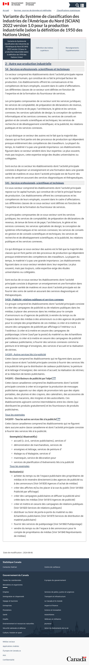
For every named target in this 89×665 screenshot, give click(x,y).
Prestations (7, 610)
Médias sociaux (9, 642)
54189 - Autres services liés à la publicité (25, 354)
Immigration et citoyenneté (13, 596)
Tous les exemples (15, 414)
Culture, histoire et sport (12, 633)
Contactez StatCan (10, 567)
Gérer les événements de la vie (56, 628)
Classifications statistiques (68, 10)
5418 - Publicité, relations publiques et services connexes (34, 299)
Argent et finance (51, 605)
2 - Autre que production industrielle (28, 63)
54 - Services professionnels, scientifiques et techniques (37, 69)
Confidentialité (8, 660)
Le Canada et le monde (53, 601)
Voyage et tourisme (10, 601)
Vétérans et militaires (52, 619)
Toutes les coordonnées (12, 580)
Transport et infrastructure (54, 596)
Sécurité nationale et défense (14, 628)
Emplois (6, 592)
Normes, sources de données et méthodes (32, 10)
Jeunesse (47, 623)
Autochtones (49, 614)
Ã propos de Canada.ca (12, 651)
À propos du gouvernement (55, 580)
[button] (77, 5)
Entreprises (7, 605)
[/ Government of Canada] (19, 4)
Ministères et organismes (13, 585)
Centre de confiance (52, 567)
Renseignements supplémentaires (72, 49)
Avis (4, 655)
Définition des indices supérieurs (44, 49)
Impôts (5, 619)
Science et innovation (52, 610)
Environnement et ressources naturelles (18, 623)
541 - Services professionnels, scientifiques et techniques (34, 182)
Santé (5, 614)
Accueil (6, 10)
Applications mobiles (11, 646)
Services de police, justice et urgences (59, 592)
